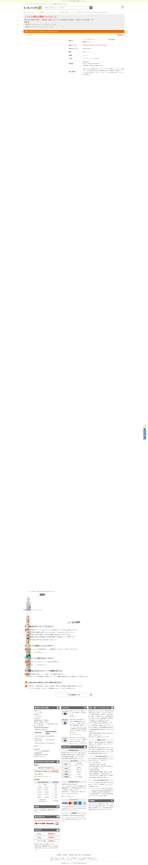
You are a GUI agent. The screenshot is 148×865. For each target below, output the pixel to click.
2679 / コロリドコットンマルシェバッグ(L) (40, 27)
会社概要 (59, 855)
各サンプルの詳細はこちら (38, 652)
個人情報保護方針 (87, 855)
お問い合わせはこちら (76, 734)
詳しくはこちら (82, 1)
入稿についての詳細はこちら (38, 665)
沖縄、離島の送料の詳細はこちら (43, 776)
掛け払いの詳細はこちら (68, 796)
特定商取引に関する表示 (75, 855)
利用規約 (65, 855)
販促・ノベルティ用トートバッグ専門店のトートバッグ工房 (38, 12)
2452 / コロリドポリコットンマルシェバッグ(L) (41, 24)
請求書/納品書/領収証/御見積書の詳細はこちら (44, 639)
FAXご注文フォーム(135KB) (77, 743)
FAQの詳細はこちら (74, 694)
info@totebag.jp (41, 756)
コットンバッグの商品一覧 (76, 12)
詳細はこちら (38, 746)
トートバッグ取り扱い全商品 (61, 12)
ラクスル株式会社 (38, 716)
